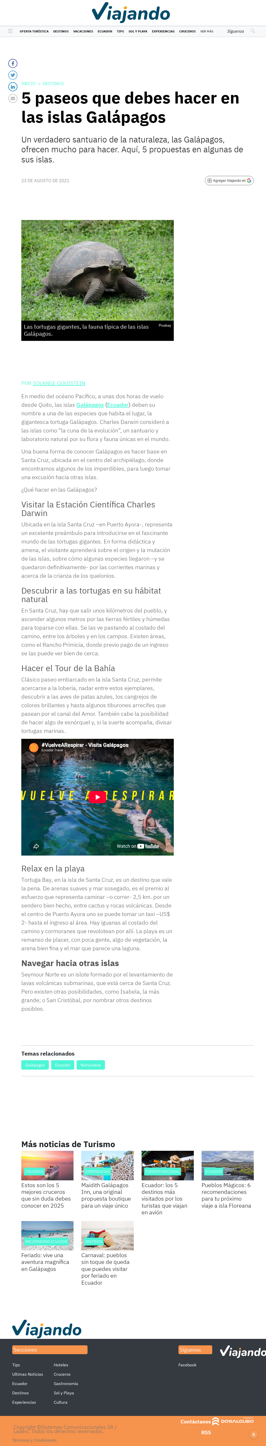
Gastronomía (66, 1383)
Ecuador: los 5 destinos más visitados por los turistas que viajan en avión (164, 1198)
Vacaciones (83, 31)
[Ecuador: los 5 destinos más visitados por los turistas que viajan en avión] (168, 1165)
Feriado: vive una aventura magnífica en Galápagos (45, 1261)
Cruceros (187, 31)
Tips (120, 31)
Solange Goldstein (59, 383)
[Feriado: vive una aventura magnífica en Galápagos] (47, 1235)
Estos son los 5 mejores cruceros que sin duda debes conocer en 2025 (46, 1195)
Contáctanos (196, 1421)
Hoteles (61, 1364)
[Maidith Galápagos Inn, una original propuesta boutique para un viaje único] (107, 1165)
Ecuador (105, 31)
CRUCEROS (34, 1171)
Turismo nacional (162, 1171)
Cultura (61, 1402)
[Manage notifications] (254, 1434)
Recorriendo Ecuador (46, 1241)
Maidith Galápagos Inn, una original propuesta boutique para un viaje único (106, 1195)
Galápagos (90, 404)
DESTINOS (93, 1241)
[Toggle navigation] (9, 31)
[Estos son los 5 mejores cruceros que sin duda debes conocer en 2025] (47, 1165)
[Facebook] (12, 63)
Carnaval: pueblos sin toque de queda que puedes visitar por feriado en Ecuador (105, 1268)
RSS (206, 1432)
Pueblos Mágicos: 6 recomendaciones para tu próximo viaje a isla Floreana (226, 1195)
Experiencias (163, 31)
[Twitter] (12, 75)
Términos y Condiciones (34, 1440)
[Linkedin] (12, 86)
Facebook (187, 1364)
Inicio (28, 83)
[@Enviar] (12, 98)
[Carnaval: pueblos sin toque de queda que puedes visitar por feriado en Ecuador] (107, 1235)
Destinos (61, 31)
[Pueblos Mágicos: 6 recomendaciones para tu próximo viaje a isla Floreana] (228, 1165)
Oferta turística (34, 31)
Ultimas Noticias (27, 1374)
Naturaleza (91, 1065)
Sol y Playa (138, 31)
